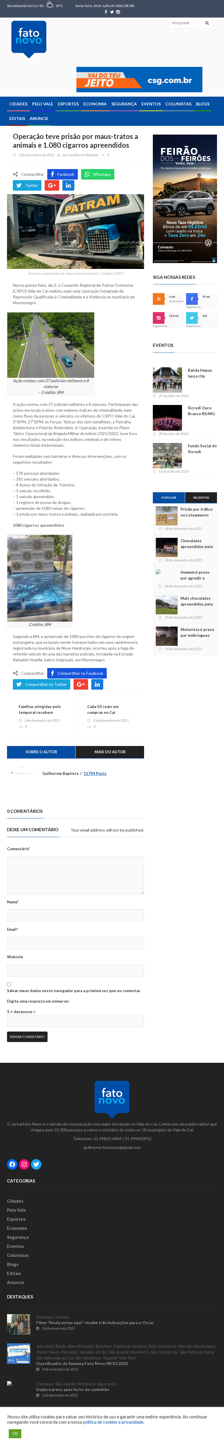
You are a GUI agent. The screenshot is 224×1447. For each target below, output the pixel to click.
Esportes (68, 103)
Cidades (18, 103)
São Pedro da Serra (196, 1352)
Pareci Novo (47, 1352)
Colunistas (178, 103)
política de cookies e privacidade (113, 1422)
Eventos (151, 103)
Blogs (202, 103)
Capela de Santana (129, 1346)
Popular (169, 497)
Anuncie (39, 118)
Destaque (44, 1317)
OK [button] (15, 1433)
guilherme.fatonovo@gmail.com (112, 1147)
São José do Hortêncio (128, 1352)
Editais (17, 118)
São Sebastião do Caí (54, 1358)
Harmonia (167, 1346)
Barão (60, 1346)
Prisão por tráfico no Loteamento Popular (197, 515)
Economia (95, 103)
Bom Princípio (81, 1346)
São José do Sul (164, 1352)
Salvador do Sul (93, 1352)
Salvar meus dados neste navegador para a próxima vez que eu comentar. (74, 990)
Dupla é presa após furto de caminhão (72, 1389)
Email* (12, 929)
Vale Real (127, 1358)
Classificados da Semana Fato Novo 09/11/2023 (82, 1363)
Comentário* (18, 848)
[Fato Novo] (29, 39)
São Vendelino (88, 1358)
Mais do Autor (110, 751)
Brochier (103, 1346)
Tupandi (109, 1358)
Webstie (15, 956)
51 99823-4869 (108, 1138)
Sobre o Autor (41, 751)
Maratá (184, 1346)
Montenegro (204, 1346)
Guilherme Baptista (83, 155)
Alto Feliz (44, 1346)
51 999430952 (138, 1138)
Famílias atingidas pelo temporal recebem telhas (40, 712)
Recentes (201, 497)
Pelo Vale (42, 103)
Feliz (152, 1346)
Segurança (124, 103)
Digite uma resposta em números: (38, 1001)
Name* (13, 902)
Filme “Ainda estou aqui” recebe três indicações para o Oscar (95, 1322)
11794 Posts (94, 773)
